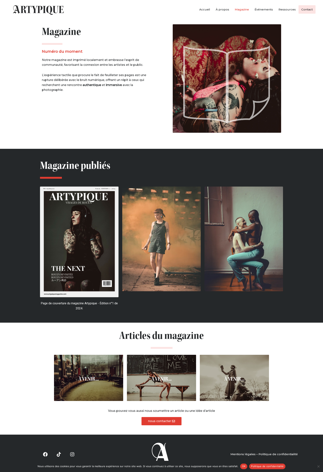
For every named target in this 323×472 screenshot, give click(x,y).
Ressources (287, 9)
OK (244, 466)
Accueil (204, 9)
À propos (222, 9)
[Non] (318, 466)
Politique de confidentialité (267, 466)
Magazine (242, 9)
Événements (264, 9)
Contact (307, 9)
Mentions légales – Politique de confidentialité (264, 454)
